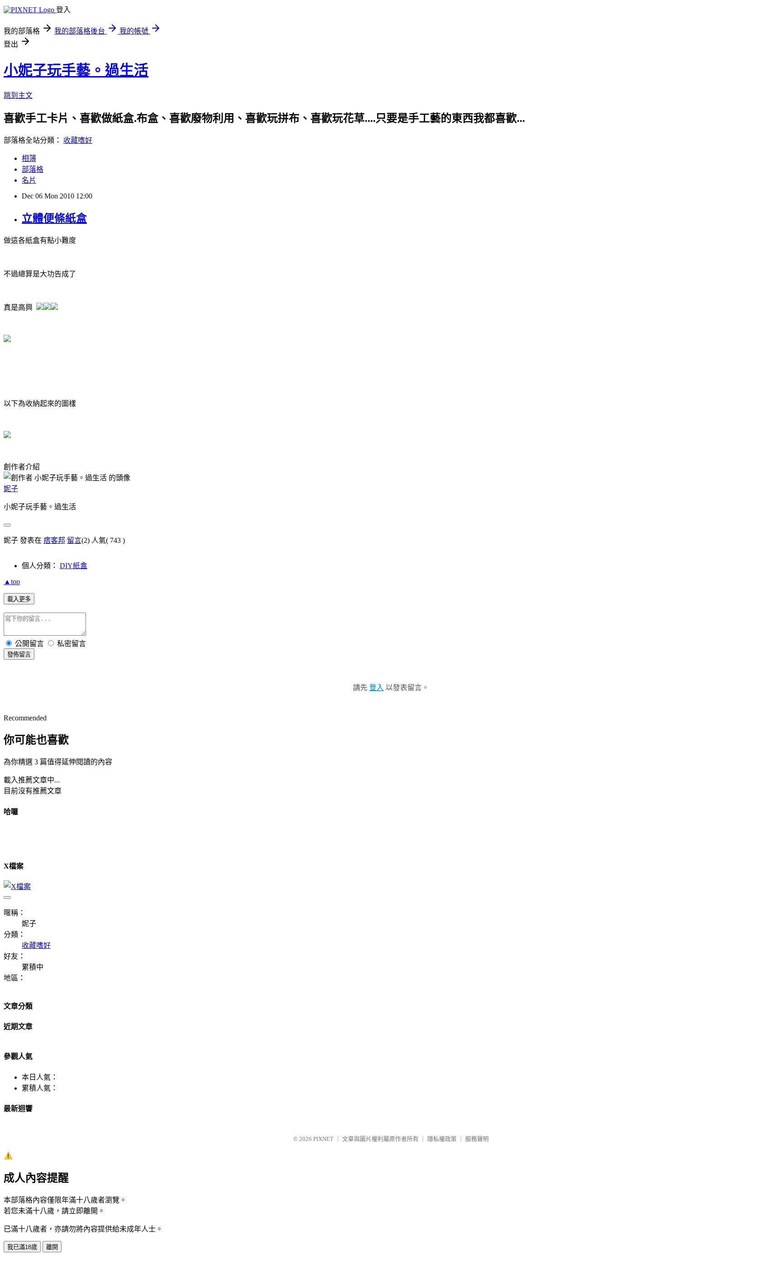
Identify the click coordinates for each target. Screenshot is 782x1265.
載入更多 (19, 599)
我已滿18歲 (22, 1247)
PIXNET (323, 1138)
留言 (74, 540)
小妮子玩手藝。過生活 (76, 70)
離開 (52, 1247)
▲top (12, 581)
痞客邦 (54, 540)
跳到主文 (18, 95)
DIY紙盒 (73, 566)
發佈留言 (19, 654)
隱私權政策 (442, 1138)
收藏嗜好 (77, 140)
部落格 (32, 169)
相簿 (29, 158)
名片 (29, 180)
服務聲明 (477, 1138)
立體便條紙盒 (54, 218)
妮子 (11, 488)
